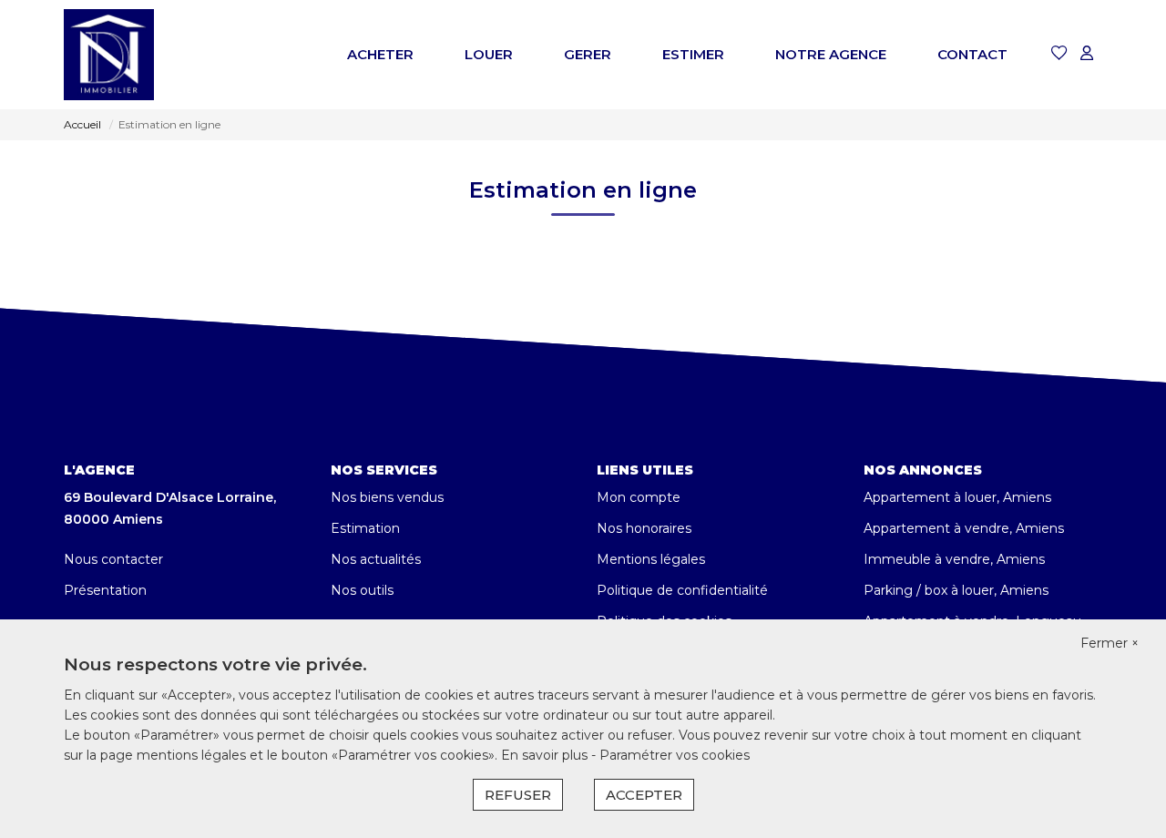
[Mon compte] (1086, 54)
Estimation (365, 528)
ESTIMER (693, 54)
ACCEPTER (644, 794)
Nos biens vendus (387, 497)
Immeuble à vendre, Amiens (954, 559)
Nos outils (362, 590)
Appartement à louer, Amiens (957, 497)
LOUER (489, 54)
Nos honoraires (644, 528)
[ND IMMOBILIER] (109, 54)
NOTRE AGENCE (830, 54)
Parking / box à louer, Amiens (956, 590)
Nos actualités (376, 559)
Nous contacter (113, 559)
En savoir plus (546, 755)
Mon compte (638, 497)
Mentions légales (651, 559)
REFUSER (518, 794)
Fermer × (1109, 643)
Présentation (105, 590)
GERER (587, 54)
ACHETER (380, 54)
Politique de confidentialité (682, 590)
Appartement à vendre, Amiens (964, 528)
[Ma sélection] (1059, 54)
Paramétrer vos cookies (674, 755)
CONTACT (972, 54)
